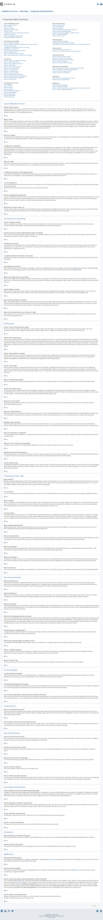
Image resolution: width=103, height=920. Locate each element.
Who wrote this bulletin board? (60, 85)
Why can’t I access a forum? (11, 70)
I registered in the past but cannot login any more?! (16, 33)
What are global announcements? (12, 90)
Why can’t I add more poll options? (12, 66)
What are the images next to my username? (15, 50)
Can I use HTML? (8, 86)
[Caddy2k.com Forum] (7, 4)
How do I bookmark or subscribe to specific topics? (65, 69)
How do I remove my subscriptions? (61, 72)
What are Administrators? (58, 25)
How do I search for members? (60, 61)
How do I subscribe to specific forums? (62, 71)
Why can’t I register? (9, 28)
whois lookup (22, 882)
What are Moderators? (58, 26)
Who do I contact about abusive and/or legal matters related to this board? (71, 88)
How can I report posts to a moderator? (13, 74)
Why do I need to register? (10, 25)
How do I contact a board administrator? (62, 89)
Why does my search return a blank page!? (63, 59)
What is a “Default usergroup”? (60, 34)
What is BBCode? (8, 84)
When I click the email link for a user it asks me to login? (18, 55)
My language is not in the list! (11, 49)
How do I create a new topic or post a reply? (15, 60)
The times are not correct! (10, 46)
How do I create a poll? (9, 65)
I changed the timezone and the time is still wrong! (16, 47)
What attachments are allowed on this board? (63, 78)
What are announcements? (10, 92)
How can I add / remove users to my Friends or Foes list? (66, 51)
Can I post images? (8, 89)
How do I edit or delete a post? (11, 62)
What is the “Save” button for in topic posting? (15, 76)
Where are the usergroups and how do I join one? (64, 29)
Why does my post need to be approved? (14, 77)
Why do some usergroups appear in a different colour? (65, 33)
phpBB (74, 270)
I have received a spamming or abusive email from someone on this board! (71, 44)
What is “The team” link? (58, 36)
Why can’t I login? (8, 31)
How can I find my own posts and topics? (62, 62)
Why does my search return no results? (62, 58)
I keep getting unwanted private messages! (63, 43)
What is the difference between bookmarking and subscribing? (68, 68)
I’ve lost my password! (9, 34)
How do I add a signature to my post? (13, 63)
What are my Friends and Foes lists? (61, 49)
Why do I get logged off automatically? (13, 36)
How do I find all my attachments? (61, 79)
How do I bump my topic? (10, 79)
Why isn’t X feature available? (59, 86)
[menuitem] (98, 4)
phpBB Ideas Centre (77, 870)
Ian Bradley (55, 914)
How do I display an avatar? (11, 52)
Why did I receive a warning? (11, 73)
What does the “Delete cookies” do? (13, 37)
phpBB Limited (49, 859)
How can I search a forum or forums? (61, 56)
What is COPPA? (8, 26)
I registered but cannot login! (11, 29)
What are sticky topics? (9, 93)
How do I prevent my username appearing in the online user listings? (21, 44)
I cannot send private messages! (60, 41)
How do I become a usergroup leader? (61, 31)
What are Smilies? (8, 87)
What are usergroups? (57, 28)
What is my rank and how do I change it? (14, 53)
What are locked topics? (10, 95)
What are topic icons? (9, 97)
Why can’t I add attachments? (11, 71)
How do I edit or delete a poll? (11, 68)
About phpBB (24, 861)
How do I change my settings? (11, 43)
